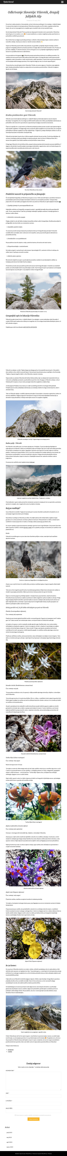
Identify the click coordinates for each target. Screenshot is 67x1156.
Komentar (10, 1070)
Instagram (11, 1049)
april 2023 (9, 1142)
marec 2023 (10, 1147)
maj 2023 (9, 1137)
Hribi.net (31, 462)
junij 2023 (9, 1132)
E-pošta (9, 1100)
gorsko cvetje (27, 527)
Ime (7, 1093)
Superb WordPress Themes (45, 1153)
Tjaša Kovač (8, 2)
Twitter (10, 1051)
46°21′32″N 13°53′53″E (30, 327)
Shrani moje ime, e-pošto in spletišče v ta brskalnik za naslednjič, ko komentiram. (34, 1115)
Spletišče (9, 1108)
